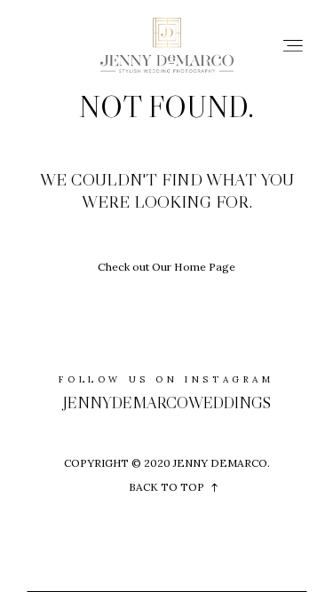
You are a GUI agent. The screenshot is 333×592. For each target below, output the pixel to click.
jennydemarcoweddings (167, 403)
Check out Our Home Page (166, 266)
